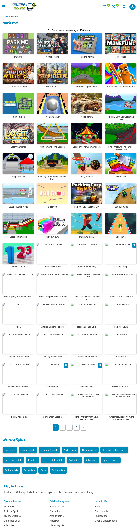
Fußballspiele (11, 470)
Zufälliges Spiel (12, 520)
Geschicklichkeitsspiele (114, 449)
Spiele (5, 16)
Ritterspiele (91, 460)
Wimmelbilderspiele (53, 460)
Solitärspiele (58, 470)
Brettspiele (74, 460)
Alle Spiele (9, 525)
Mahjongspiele (89, 449)
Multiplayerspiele (13, 460)
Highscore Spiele (12, 516)
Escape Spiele (28, 449)
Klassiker (54, 520)
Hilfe (97, 506)
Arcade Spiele (56, 516)
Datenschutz (101, 511)
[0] (106, 7)
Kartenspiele (70, 449)
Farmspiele (29, 470)
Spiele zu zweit (110, 460)
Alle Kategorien (57, 525)
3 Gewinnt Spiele (49, 449)
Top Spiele (10, 449)
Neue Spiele (10, 506)
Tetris (43, 470)
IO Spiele (32, 460)
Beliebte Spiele (11, 511)
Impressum (101, 516)
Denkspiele (55, 511)
